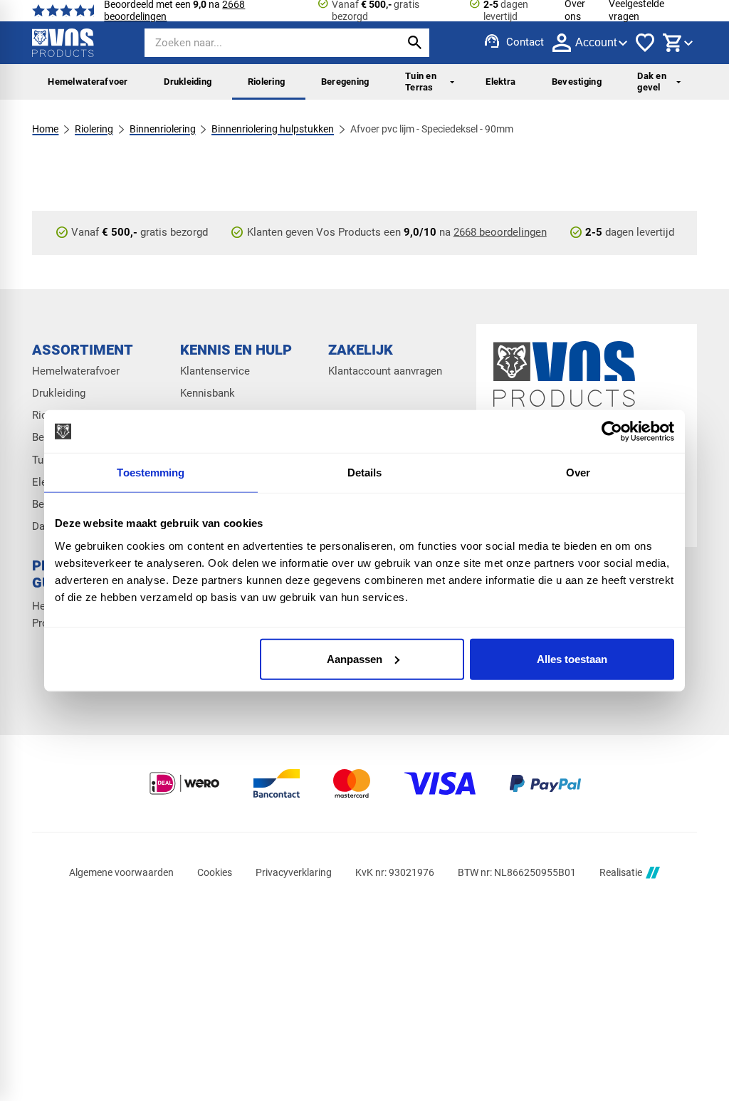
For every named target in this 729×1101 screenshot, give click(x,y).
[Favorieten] (645, 42)
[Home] (62, 42)
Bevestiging (577, 81)
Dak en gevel (651, 82)
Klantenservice (215, 371)
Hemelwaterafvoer (87, 81)
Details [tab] (364, 472)
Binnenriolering (163, 129)
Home (45, 129)
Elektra (500, 81)
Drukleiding (187, 81)
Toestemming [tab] (150, 472)
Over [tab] (578, 472)
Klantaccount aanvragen (385, 371)
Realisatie (620, 872)
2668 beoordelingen (500, 232)
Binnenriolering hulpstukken (272, 129)
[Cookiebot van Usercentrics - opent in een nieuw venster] (612, 431)
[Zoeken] (415, 42)
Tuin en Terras (420, 82)
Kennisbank (207, 393)
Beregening (345, 81)
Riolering (266, 81)
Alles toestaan (572, 658)
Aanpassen (354, 658)
